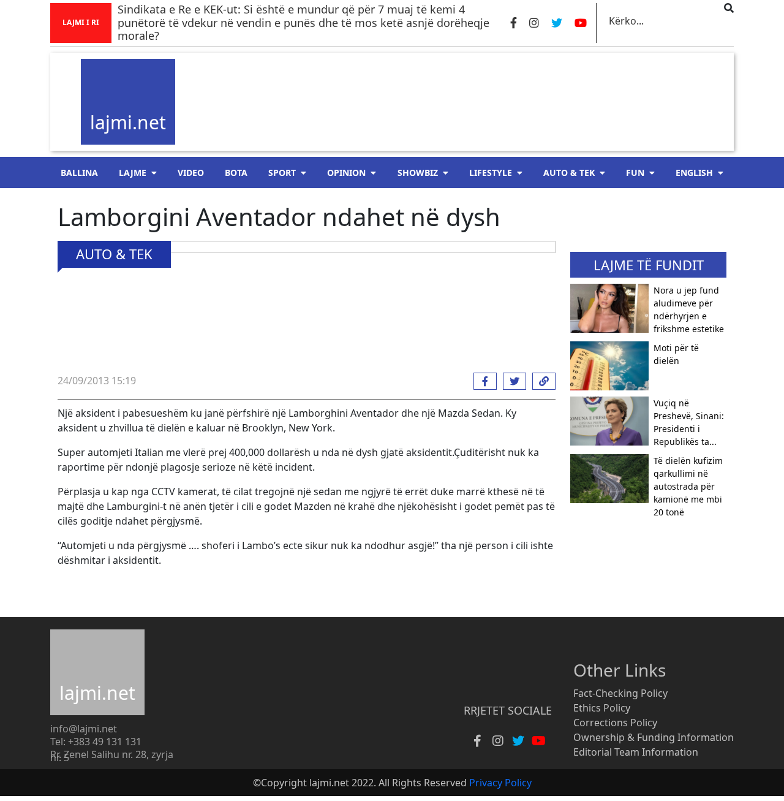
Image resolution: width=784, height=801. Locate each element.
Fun (635, 172)
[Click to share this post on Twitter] (511, 381)
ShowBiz (418, 172)
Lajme (132, 172)
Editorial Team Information (635, 752)
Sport (282, 172)
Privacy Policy (500, 782)
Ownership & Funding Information (653, 737)
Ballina (79, 172)
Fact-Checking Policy (620, 693)
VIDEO (191, 172)
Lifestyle (490, 172)
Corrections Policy (615, 722)
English (694, 172)
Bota (236, 172)
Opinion (346, 172)
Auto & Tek (569, 172)
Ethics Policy (601, 708)
